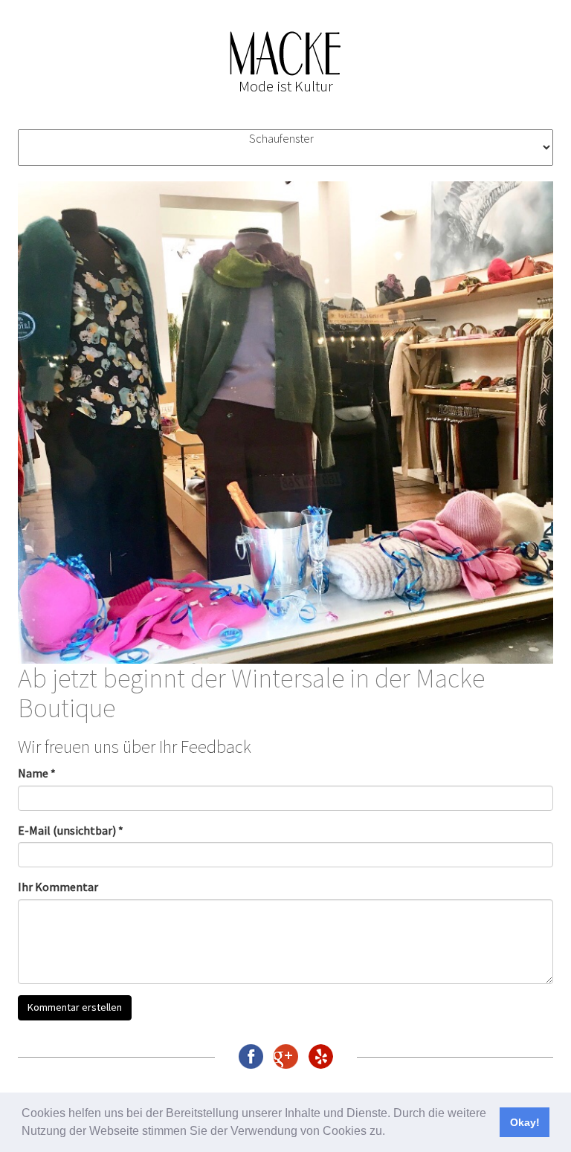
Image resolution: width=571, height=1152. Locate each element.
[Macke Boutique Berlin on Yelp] (321, 1056)
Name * (37, 773)
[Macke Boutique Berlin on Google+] (286, 1056)
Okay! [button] (525, 1122)
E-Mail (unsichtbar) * (70, 830)
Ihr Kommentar (58, 886)
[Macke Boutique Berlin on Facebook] (251, 1056)
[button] (390, 1132)
